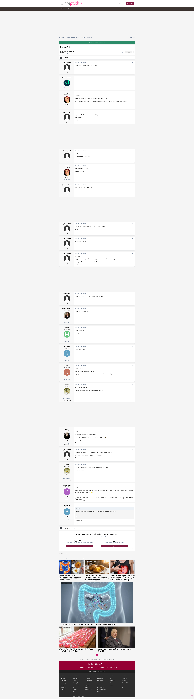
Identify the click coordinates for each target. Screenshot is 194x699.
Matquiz (99, 691)
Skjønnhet (112, 680)
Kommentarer (83, 667)
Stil (110, 678)
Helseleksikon (88, 680)
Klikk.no (103, 671)
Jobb (97, 667)
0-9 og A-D (75, 53)
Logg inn (121, 3)
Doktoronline (88, 678)
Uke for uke (76, 685)
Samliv (102, 667)
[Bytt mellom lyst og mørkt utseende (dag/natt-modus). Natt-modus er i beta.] (113, 659)
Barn (74, 691)
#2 (132, 93)
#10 (132, 293)
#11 (132, 308)
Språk (81, 659)
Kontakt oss (97, 659)
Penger (115, 667)
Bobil (123, 687)
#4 (132, 150)
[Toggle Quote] (77, 508)
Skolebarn (75, 694)
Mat (111, 667)
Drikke (98, 685)
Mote (111, 675)
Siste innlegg (71, 8)
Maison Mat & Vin (101, 689)
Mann (111, 682)
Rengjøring (63, 685)
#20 (132, 505)
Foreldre (75, 675)
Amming (75, 689)
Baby (74, 687)
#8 (132, 238)
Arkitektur (63, 678)
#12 (132, 327)
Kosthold (87, 682)
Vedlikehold (63, 687)
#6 (132, 184)
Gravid (74, 680)
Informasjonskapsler (107, 659)
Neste (66, 57)
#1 (132, 62)
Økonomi (63, 689)
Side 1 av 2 (75, 57)
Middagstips (100, 687)
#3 (132, 112)
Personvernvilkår (89, 659)
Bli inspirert (63, 680)
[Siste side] (70, 58)
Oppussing (63, 682)
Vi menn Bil (124, 678)
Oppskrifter (100, 680)
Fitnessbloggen (89, 689)
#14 (132, 365)
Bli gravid (75, 678)
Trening (87, 685)
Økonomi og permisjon (78, 696)
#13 (132, 346)
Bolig (62, 675)
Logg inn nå (114, 546)
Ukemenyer (100, 678)
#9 (132, 253)
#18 (132, 464)
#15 (132, 384)
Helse (106, 667)
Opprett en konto (79, 546)
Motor (124, 675)
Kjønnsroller (91, 667)
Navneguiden (76, 682)
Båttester (124, 685)
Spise (98, 682)
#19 (132, 485)
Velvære (87, 687)
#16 (132, 429)
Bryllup (111, 685)
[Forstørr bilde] (105, 437)
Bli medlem (130, 3)
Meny (62, 8)
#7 (132, 223)
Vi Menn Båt (125, 682)
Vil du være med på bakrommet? (97, 42)
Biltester (124, 680)
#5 (132, 165)
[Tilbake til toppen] (97, 655)
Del (122, 52)
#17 (132, 449)
